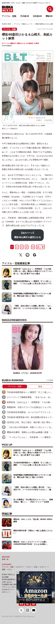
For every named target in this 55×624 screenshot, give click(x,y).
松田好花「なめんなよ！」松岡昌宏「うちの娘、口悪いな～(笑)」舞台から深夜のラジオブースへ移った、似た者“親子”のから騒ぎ (33, 271)
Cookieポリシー (8, 589)
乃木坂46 (24, 16)
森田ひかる (21, 43)
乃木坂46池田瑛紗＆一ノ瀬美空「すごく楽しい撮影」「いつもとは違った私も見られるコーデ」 (33, 282)
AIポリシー (6, 592)
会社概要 (5, 577)
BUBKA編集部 (7, 46)
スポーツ (43, 567)
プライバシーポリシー (10, 587)
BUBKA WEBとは (8, 574)
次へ (39, 247)
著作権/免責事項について (11, 579)
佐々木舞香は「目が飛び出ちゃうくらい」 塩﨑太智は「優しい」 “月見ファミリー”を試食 (33, 500)
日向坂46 (37, 16)
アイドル (6, 43)
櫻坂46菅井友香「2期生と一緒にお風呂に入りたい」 (33, 531)
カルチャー (20, 567)
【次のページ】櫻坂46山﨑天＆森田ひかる (27, 235)
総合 (40, 386)
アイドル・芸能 (9, 29)
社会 (35, 567)
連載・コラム (7, 569)
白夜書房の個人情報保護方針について (16, 584)
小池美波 (30, 43)
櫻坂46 (13, 43)
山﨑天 (37, 43)
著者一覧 (5, 559)
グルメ (29, 567)
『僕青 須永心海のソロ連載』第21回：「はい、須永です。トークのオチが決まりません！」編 (33, 307)
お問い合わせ (7, 582)
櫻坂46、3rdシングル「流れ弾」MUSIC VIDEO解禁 (32, 520)
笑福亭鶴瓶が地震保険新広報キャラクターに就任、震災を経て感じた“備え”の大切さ (32, 294)
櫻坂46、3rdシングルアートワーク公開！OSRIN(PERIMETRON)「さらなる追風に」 (30, 543)
